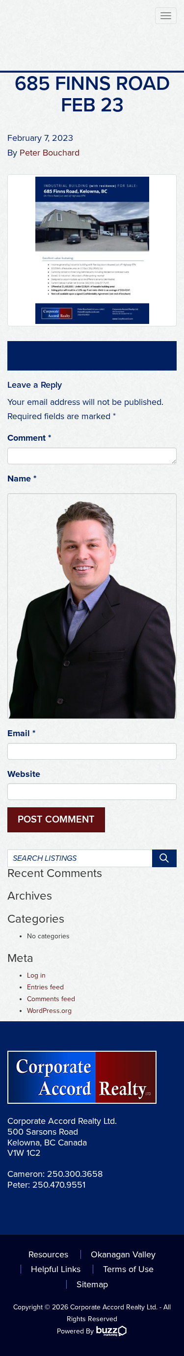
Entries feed (45, 987)
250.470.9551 (58, 1184)
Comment (29, 437)
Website (23, 774)
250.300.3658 (75, 1174)
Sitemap (92, 1284)
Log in (36, 975)
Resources (48, 1254)
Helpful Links (55, 1269)
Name (21, 478)
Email (21, 733)
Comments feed (51, 999)
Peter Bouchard (49, 152)
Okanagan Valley (123, 1254)
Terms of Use (128, 1269)
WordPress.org (49, 1011)
